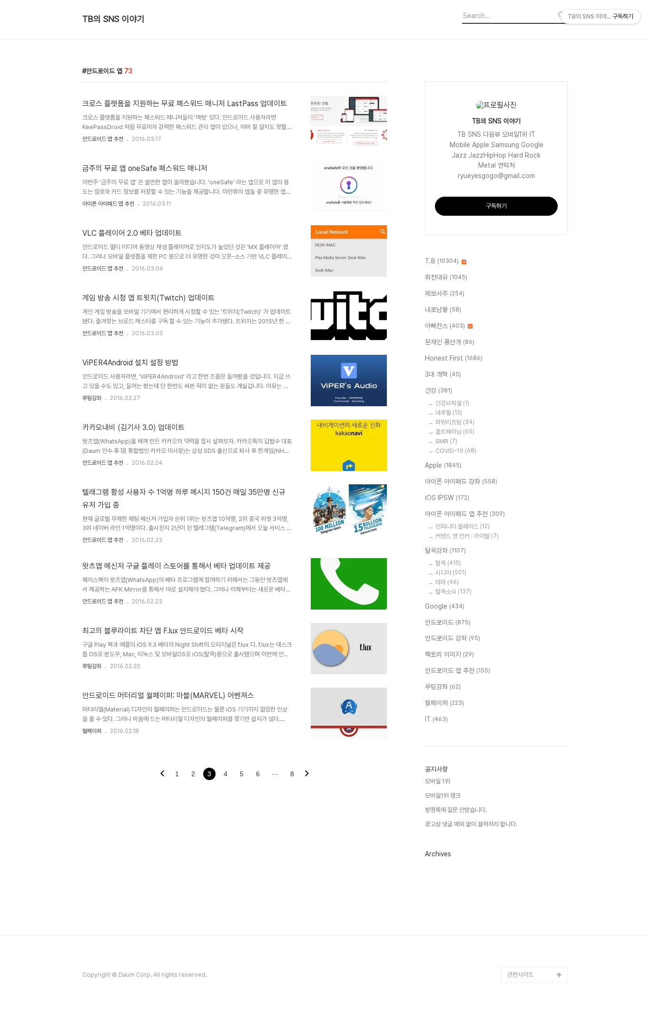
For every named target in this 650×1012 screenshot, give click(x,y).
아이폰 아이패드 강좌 (461, 481)
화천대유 (446, 277)
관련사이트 (520, 974)
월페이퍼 (91, 731)
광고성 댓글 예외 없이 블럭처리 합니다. (471, 824)
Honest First (454, 358)
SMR (446, 441)
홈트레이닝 (454, 431)
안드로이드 (448, 622)
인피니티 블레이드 (462, 526)
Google (444, 606)
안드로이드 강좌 (452, 638)
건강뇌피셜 (452, 403)
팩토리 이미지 (449, 654)
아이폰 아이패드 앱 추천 (108, 203)
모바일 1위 (437, 781)
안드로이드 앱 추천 (102, 139)
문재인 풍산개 (449, 342)
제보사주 (444, 293)
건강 (438, 390)
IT (436, 719)
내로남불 (443, 309)
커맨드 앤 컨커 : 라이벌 (467, 536)
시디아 (450, 572)
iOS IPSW (447, 497)
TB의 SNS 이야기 (113, 19)
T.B (442, 261)
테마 (447, 582)
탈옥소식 (453, 591)
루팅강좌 (91, 398)
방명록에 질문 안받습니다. (456, 809)
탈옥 (448, 563)
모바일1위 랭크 (443, 795)
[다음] (307, 774)
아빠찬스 (445, 326)
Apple (443, 465)
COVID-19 (455, 450)
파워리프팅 (454, 422)
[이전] (162, 774)
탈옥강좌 (445, 550)
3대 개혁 (443, 374)
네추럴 (448, 412)
